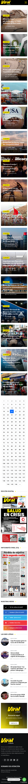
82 (20, 446)
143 (24, 481)
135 (16, 477)
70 (20, 439)
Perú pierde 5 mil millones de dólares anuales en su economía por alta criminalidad (14, 336)
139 (8, 481)
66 (4, 439)
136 (20, 477)
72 (4, 442)
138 (4, 481)
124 (20, 470)
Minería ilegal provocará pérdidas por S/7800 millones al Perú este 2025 (13, 21)
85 (8, 449)
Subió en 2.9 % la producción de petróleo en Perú (13, 191)
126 (4, 474)
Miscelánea (14, 638)
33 (16, 418)
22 (20, 411)
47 (23, 425)
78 (4, 446)
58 (20, 432)
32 (12, 418)
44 (12, 425)
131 (24, 474)
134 (12, 477)
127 (8, 474)
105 (16, 460)
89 (23, 449)
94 (20, 453)
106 (20, 460)
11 (23, 404)
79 (8, 446)
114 (4, 467)
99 (16, 456)
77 (23, 442)
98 (12, 456)
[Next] (20, 484)
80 (12, 446)
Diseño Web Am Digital (6, 782)
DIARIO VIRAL (11, 26)
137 (24, 477)
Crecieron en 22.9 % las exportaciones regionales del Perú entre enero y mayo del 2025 (14, 94)
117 (16, 467)
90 (4, 453)
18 (4, 411)
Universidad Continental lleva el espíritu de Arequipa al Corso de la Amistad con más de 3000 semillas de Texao (19, 654)
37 (8, 422)
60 (4, 436)
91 (8, 453)
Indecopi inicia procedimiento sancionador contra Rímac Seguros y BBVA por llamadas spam (12, 360)
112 (20, 463)
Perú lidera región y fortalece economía (11, 47)
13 (8, 408)
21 (16, 411)
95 (23, 453)
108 (4, 463)
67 (8, 439)
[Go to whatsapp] (24, 779)
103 (8, 460)
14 (12, 408)
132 (4, 477)
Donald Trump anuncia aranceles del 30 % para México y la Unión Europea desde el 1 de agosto (13, 118)
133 (8, 477)
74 (12, 442)
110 (12, 463)
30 (4, 418)
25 (8, 415)
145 (12, 484)
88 (20, 449)
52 (20, 429)
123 (16, 470)
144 (8, 484)
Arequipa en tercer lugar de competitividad (13, 143)
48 (4, 429)
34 (20, 418)
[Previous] (4, 401)
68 (12, 439)
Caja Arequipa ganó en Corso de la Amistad (18, 641)
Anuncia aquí (14, 717)
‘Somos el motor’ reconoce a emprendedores (10, 167)
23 (23, 411)
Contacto (14, 723)
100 (20, 456)
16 (20, 408)
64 (20, 436)
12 (4, 408)
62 (12, 436)
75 (16, 442)
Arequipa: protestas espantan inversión (11, 71)
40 (20, 422)
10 (20, 404)
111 (16, 463)
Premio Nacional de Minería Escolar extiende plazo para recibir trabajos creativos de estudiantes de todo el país (13, 312)
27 (16, 415)
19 (8, 411)
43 (8, 425)
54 (4, 432)
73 (8, 442)
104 (12, 460)
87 (16, 449)
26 (12, 415)
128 (12, 474)
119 (24, 467)
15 (16, 408)
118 (20, 467)
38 (12, 422)
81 (16, 446)
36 (4, 422)
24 (4, 415)
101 (24, 456)
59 (23, 432)
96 (4, 456)
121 (8, 470)
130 (20, 474)
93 (16, 453)
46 (20, 425)
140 (12, 481)
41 (23, 422)
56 (12, 432)
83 (23, 446)
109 (8, 463)
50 (12, 429)
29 (23, 415)
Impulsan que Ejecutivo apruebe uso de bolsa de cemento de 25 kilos (13, 263)
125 (24, 470)
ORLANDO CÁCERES (13, 74)
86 (12, 449)
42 (4, 425)
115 (8, 467)
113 (24, 463)
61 (8, 436)
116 (12, 467)
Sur (12, 678)
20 (12, 411)
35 (23, 418)
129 (16, 474)
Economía (6, 15)
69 (16, 439)
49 (8, 429)
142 (20, 481)
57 (16, 432)
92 (12, 453)
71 (23, 439)
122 (12, 470)
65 (23, 436)
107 (24, 460)
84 (4, 449)
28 (20, 415)
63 (16, 436)
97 (8, 456)
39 (16, 422)
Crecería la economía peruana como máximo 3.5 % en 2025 (13, 239)
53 (23, 429)
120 (4, 470)
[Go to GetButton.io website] (24, 782)
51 (16, 429)
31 (8, 418)
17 (23, 408)
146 (16, 484)
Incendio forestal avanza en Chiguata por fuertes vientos (19, 682)
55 (8, 432)
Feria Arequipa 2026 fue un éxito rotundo (18, 695)
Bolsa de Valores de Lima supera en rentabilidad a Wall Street (13, 288)
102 (4, 460)
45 (16, 425)
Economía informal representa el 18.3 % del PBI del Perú (13, 385)
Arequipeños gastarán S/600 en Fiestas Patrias (13, 216)
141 (16, 481)
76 (20, 442)
